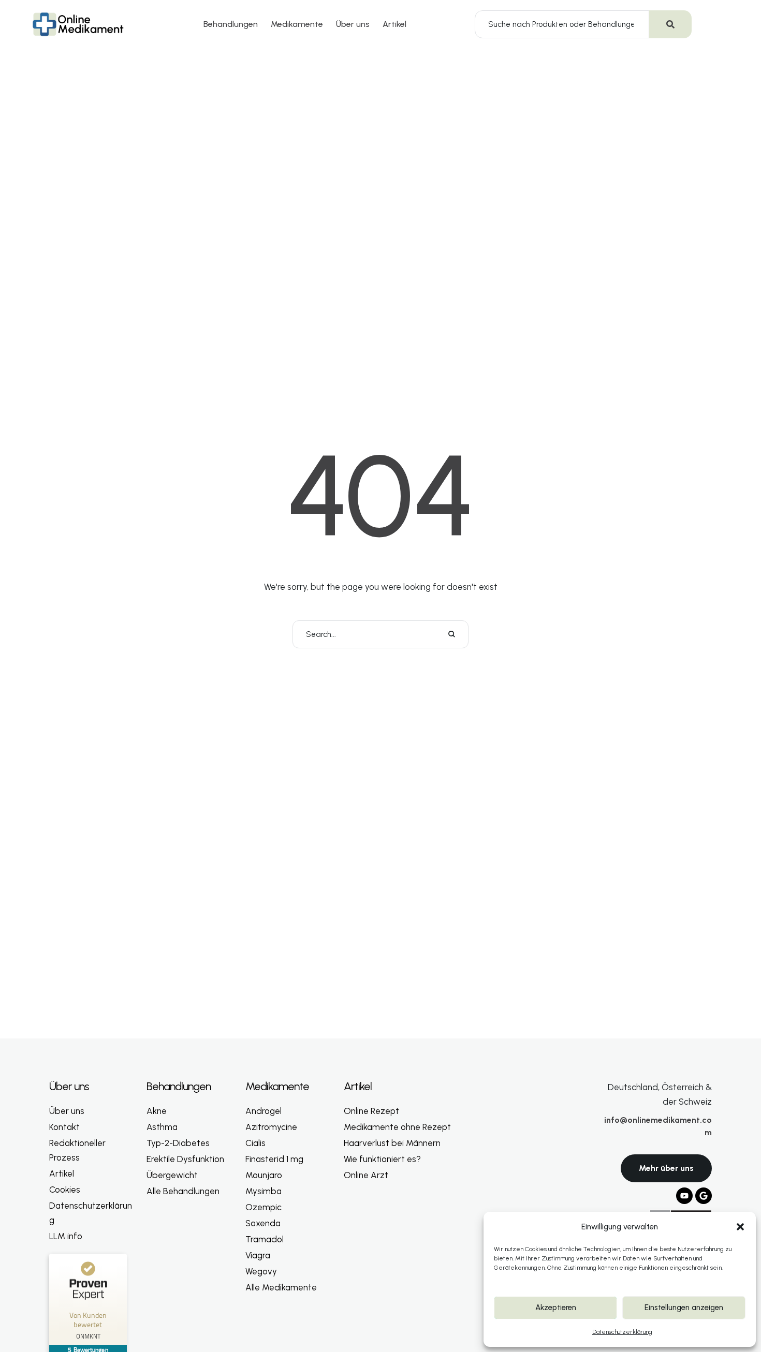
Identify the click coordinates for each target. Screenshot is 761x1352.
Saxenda (263, 1223)
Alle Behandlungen (183, 1191)
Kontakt (64, 1127)
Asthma (162, 1127)
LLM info (65, 1236)
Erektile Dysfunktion (185, 1159)
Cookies (64, 1189)
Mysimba (263, 1191)
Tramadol (264, 1239)
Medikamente (297, 24)
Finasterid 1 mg (274, 1159)
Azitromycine (271, 1127)
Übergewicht (172, 1175)
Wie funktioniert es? (382, 1159)
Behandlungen (230, 24)
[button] (740, 1227)
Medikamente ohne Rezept (397, 1127)
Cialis (255, 1143)
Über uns (353, 24)
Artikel (394, 24)
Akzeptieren (555, 1307)
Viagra (257, 1255)
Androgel (263, 1111)
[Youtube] (684, 1195)
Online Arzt (366, 1175)
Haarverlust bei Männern (392, 1143)
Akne (157, 1111)
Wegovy (261, 1271)
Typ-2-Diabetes (178, 1143)
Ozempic (263, 1207)
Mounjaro (263, 1175)
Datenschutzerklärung (622, 1331)
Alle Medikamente (281, 1287)
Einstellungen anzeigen (684, 1307)
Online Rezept (371, 1111)
